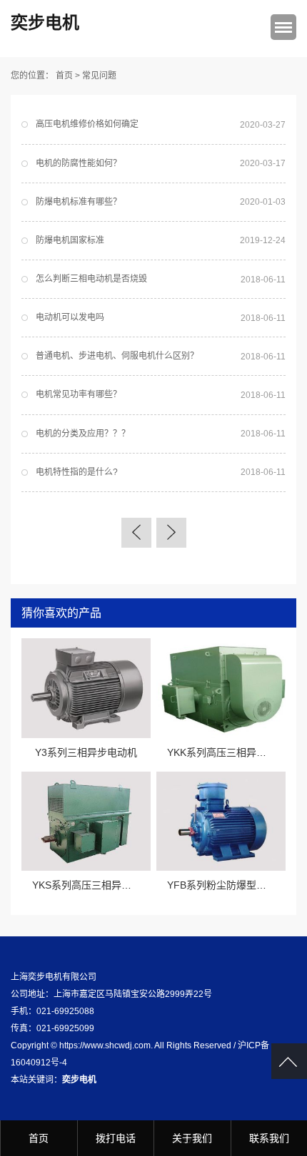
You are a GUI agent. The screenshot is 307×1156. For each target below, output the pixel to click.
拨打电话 (116, 1138)
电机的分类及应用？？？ (83, 434)
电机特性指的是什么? (77, 472)
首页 (64, 76)
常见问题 (99, 76)
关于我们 (192, 1138)
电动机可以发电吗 (70, 317)
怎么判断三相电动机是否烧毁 (91, 279)
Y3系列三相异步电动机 (86, 752)
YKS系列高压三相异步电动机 (96, 885)
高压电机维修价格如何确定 (87, 124)
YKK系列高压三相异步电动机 (231, 752)
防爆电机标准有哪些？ (78, 202)
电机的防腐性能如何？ (78, 163)
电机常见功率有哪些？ (78, 394)
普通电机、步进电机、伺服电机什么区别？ (117, 356)
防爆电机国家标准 (70, 240)
